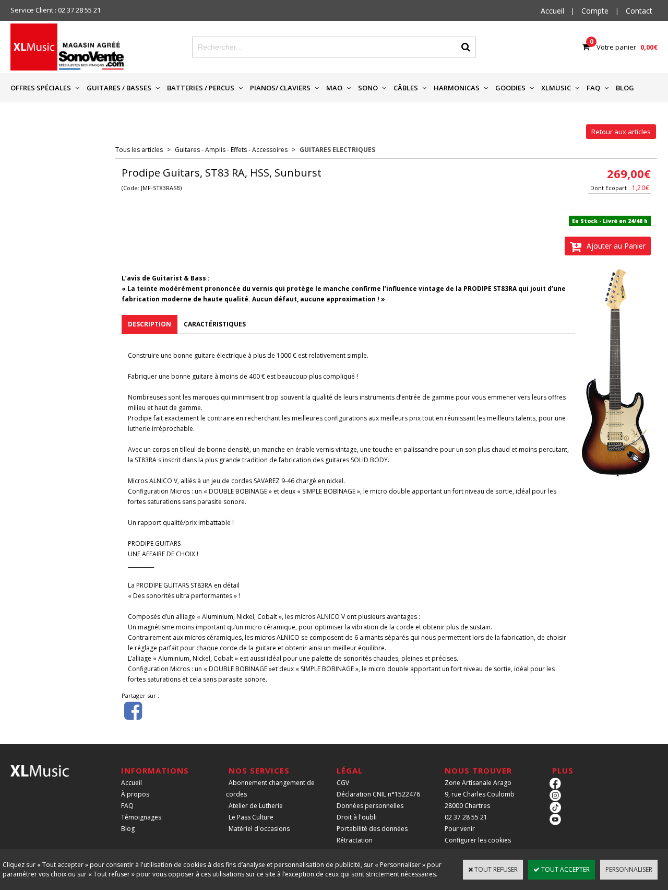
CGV (343, 782)
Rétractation (355, 840)
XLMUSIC (556, 87)
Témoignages (141, 817)
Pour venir (460, 828)
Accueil (131, 782)
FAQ (593, 87)
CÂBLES (405, 87)
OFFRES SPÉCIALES (40, 87)
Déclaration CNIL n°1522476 (378, 794)
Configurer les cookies (478, 840)
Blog (128, 828)
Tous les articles (139, 149)
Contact (639, 11)
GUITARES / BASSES (119, 87)
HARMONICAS (457, 87)
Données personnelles (370, 805)
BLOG (625, 87)
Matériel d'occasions (259, 828)
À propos (135, 794)
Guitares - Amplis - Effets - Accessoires (231, 149)
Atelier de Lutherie (256, 805)
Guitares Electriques (337, 149)
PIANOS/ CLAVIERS (280, 87)
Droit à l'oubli (357, 817)
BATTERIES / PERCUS (200, 87)
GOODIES (510, 87)
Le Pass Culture (251, 817)
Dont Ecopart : (610, 188)
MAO (334, 87)
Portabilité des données (372, 828)
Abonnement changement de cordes (270, 788)
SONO (368, 87)
